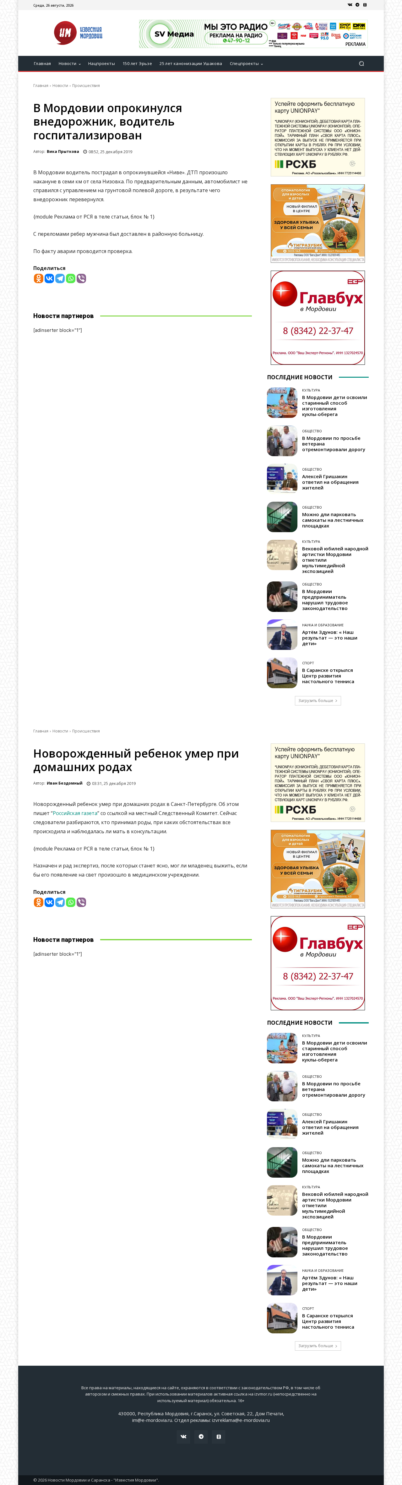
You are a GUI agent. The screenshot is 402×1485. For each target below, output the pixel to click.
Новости (60, 85)
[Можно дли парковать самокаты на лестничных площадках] (282, 517)
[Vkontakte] (49, 278)
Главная (40, 85)
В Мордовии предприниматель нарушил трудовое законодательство (325, 599)
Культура (311, 390)
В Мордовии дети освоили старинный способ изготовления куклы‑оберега (334, 405)
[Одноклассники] (365, 5)
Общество (312, 431)
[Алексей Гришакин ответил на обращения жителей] (282, 479)
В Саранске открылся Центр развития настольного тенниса (328, 675)
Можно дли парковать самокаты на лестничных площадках (332, 520)
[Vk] (350, 5)
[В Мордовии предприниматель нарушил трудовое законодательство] (282, 596)
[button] (361, 63)
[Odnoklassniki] (38, 278)
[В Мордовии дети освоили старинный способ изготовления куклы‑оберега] (282, 402)
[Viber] (81, 278)
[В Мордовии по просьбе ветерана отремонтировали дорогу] (282, 440)
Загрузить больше (315, 700)
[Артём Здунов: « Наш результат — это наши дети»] (282, 634)
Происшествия (86, 85)
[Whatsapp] (70, 278)
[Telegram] (357, 5)
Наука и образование (323, 625)
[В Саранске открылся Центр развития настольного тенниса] (282, 672)
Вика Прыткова (63, 151)
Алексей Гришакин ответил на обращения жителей (330, 482)
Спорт (308, 663)
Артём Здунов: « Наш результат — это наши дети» (329, 637)
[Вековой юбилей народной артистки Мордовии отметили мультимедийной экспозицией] (282, 555)
